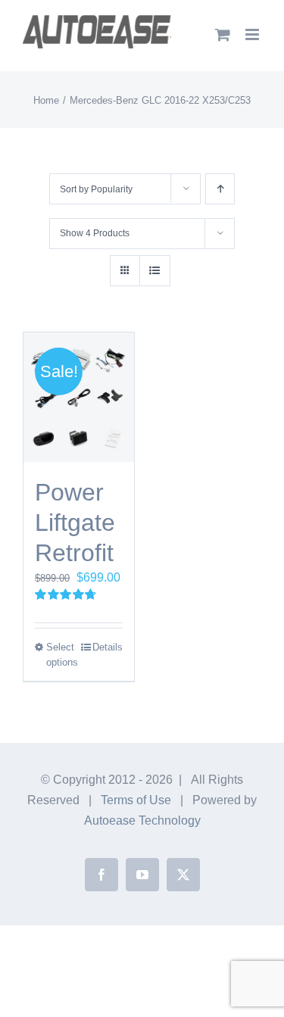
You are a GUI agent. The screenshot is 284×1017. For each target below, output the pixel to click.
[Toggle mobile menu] (253, 34)
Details (107, 647)
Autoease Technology (142, 820)
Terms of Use (136, 800)
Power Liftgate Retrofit (75, 522)
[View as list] (155, 270)
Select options (62, 654)
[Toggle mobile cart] (222, 34)
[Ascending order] (220, 188)
